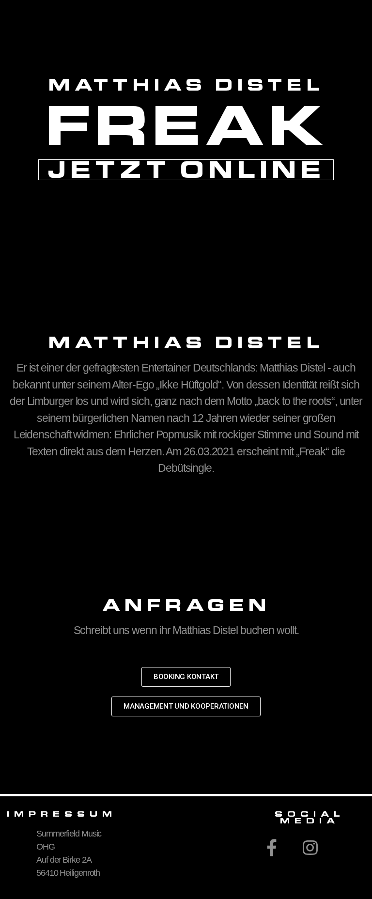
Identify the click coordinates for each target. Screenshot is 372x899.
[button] (186, 677)
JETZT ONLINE (186, 170)
